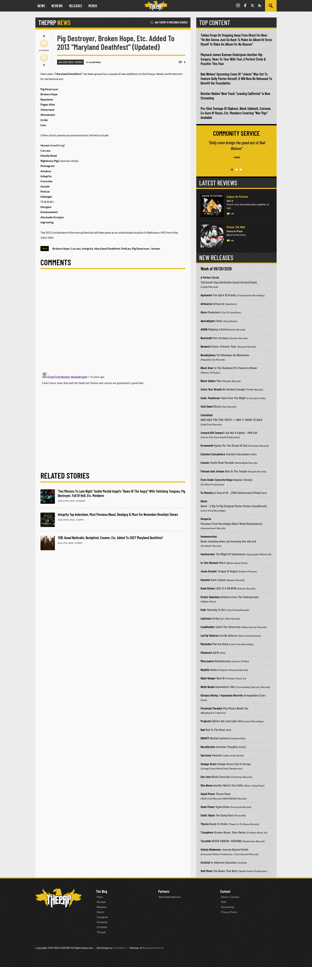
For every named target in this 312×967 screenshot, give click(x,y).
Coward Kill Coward (212, 433)
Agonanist (206, 295)
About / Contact (230, 896)
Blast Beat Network (170, 896)
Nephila (205, 670)
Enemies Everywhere (213, 454)
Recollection (208, 747)
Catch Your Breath (211, 389)
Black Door (207, 368)
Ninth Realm (208, 687)
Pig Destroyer (141, 248)
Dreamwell (207, 445)
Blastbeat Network (153, 947)
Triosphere (207, 832)
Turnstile (206, 841)
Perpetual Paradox (211, 708)
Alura (204, 312)
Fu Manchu (207, 493)
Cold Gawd (207, 406)
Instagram (102, 917)
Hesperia (206, 519)
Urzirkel (205, 862)
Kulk (203, 610)
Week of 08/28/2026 (216, 268)
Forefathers (119, 947)
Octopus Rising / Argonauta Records (222, 695)
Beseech (206, 346)
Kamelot (205, 580)
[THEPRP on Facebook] (245, 6)
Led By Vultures (210, 635)
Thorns (205, 824)
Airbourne (206, 304)
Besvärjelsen (208, 355)
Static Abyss (208, 815)
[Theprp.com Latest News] (58, 898)
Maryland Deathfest (107, 248)
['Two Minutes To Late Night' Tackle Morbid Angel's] (47, 496)
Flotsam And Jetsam (212, 471)
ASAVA (204, 329)
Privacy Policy (229, 912)
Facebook (102, 922)
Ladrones (206, 618)
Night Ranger (208, 678)
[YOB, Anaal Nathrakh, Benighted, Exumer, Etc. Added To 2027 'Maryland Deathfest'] (47, 543)
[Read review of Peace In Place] (212, 235)
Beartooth (206, 338)
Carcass (76, 248)
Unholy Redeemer (211, 849)
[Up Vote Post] (44, 43)
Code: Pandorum (210, 398)
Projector (206, 721)
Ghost (204, 501)
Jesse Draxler (209, 571)
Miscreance (207, 661)
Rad (203, 730)
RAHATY (205, 738)
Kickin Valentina (210, 597)
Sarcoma (206, 755)
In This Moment (209, 563)
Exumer (205, 462)
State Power (208, 807)
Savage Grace (209, 764)
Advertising (227, 906)
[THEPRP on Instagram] (238, 6)
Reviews (57, 6)
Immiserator (208, 554)
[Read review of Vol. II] (212, 205)
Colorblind (207, 415)
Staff (223, 901)
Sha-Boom (207, 785)
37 (232, 213)
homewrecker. (209, 536)
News (41, 6)
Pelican (126, 248)
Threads (101, 932)
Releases (75, 6)
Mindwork (206, 653)
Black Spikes (208, 381)
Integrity (87, 248)
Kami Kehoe (208, 588)
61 (232, 240)
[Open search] (271, 6)
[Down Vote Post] (44, 57)
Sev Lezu (206, 777)
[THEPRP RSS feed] (259, 6)
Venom (155, 248)
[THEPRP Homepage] (156, 6)
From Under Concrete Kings (217, 480)
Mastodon (206, 644)
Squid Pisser (208, 794)
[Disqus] (112, 323)
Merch (92, 6)
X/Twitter (102, 927)
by (93, 62)
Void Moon (206, 871)
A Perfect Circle (210, 277)
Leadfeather (208, 627)
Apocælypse (208, 321)
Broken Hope (61, 248)
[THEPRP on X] (252, 6)
